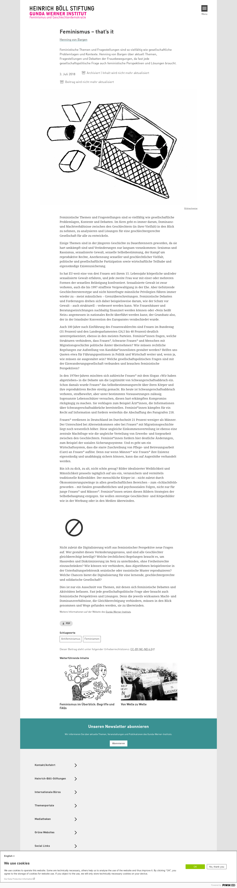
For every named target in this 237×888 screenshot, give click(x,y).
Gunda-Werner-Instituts (118, 612)
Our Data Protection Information (18, 879)
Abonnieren (118, 743)
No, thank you (216, 866)
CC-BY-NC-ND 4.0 (141, 649)
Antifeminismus (70, 639)
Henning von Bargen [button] (73, 39)
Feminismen (91, 639)
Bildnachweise (191, 208)
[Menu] (204, 8)
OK (195, 866)
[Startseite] (62, 12)
